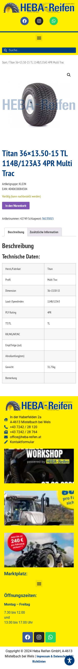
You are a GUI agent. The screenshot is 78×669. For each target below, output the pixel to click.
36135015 (48, 218)
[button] (39, 37)
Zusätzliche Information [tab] (44, 232)
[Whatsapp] (54, 21)
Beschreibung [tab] (16, 232)
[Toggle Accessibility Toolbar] (69, 660)
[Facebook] (24, 21)
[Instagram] (39, 21)
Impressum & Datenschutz (52, 656)
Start (4, 62)
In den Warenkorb (15, 206)
